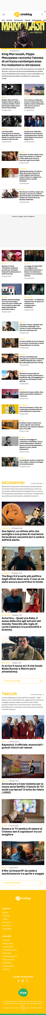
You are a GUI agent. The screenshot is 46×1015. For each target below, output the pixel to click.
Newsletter (7, 963)
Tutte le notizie (12, 681)
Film (3, 20)
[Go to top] (42, 1008)
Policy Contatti (8, 960)
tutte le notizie (36, 483)
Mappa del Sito (8, 966)
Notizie (9, 20)
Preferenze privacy (10, 950)
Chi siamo (6, 940)
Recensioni (18, 20)
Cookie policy (8, 947)
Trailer (27, 20)
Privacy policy (8, 943)
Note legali (7, 953)
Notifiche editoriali (10, 956)
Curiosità (23, 169)
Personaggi (37, 20)
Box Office (6, 925)
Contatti (6, 969)
